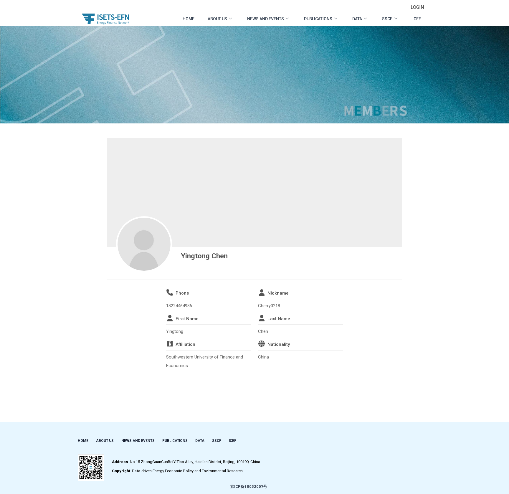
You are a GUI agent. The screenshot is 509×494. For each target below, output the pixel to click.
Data (357, 18)
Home (188, 18)
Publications (318, 18)
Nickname (278, 293)
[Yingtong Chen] (144, 244)
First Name (187, 318)
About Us (217, 18)
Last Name (278, 318)
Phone (182, 293)
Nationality (278, 344)
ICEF (416, 18)
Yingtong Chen (204, 256)
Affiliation (185, 344)
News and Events (265, 18)
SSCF (387, 18)
